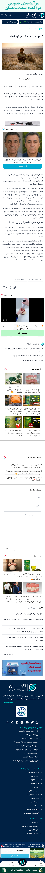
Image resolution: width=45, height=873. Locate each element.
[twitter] (32, 723)
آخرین (41, 608)
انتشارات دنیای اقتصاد (30, 757)
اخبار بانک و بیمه (33, 795)
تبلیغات (35, 822)
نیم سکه (11, 22)
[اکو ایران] (35, 15)
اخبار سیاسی (35, 798)
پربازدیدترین (32, 608)
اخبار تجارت (33, 29)
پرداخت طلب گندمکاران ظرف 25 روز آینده (26, 356)
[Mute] (6, 320)
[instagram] (37, 723)
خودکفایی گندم (20, 279)
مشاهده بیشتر (8, 654)
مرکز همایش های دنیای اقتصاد (27, 746)
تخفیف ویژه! (22, 333)
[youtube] (27, 723)
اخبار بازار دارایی (33, 791)
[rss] (7, 723)
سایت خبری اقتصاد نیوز (30, 738)
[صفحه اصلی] (22, 862)
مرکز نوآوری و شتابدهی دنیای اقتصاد (25, 761)
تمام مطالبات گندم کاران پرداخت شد (28, 79)
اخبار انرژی (35, 787)
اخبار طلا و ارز (34, 780)
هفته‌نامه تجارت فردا (31, 753)
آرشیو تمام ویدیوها (32, 809)
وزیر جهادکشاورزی (35, 279)
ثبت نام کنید (15, 856)
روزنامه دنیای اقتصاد (31, 735)
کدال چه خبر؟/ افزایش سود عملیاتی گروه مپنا (27, 614)
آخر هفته (36, 806)
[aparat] (12, 723)
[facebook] (17, 723)
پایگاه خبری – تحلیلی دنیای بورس (26, 750)
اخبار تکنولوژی (34, 802)
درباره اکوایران (33, 830)
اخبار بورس (35, 776)
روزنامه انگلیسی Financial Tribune (26, 742)
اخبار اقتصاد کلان (33, 772)
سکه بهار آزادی (37, 22)
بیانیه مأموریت (32, 833)
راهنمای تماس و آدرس (30, 826)
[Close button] (43, 846)
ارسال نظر (9, 548)
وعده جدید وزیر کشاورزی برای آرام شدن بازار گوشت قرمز (22, 350)
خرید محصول (22, 166)
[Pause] (3, 320)
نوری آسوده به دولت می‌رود (30, 360)
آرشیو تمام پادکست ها (31, 813)
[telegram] (22, 723)
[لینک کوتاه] (14, 287)
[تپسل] (4, 129)
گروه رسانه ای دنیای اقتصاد (28, 731)
